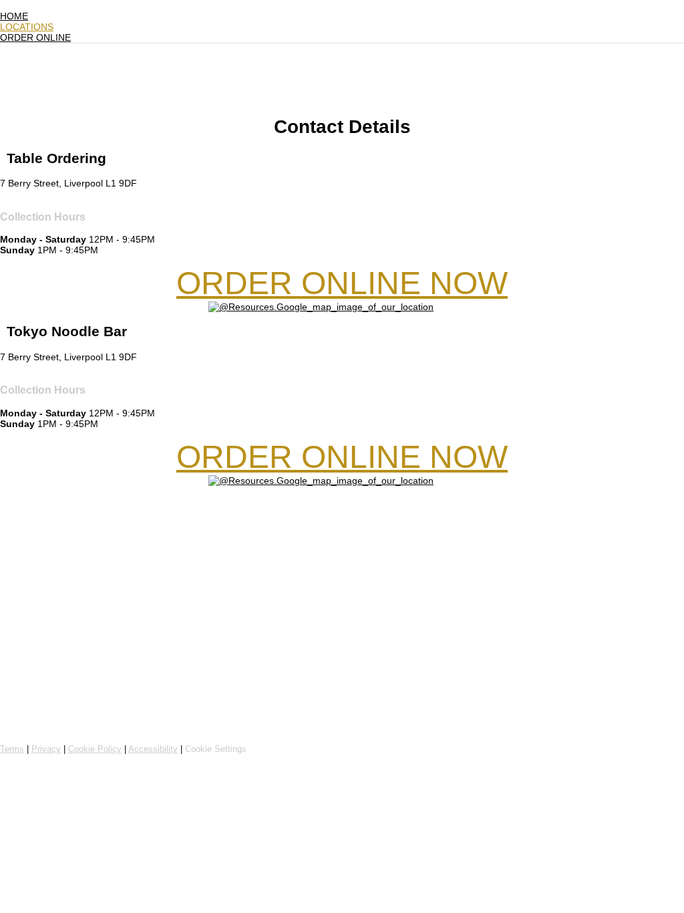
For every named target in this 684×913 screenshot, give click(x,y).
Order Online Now (342, 283)
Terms (12, 749)
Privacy (46, 749)
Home (14, 16)
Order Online (35, 37)
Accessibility (153, 749)
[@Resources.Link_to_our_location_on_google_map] (321, 306)
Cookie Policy (95, 749)
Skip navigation (32, 5)
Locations (26, 26)
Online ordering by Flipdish (71, 726)
